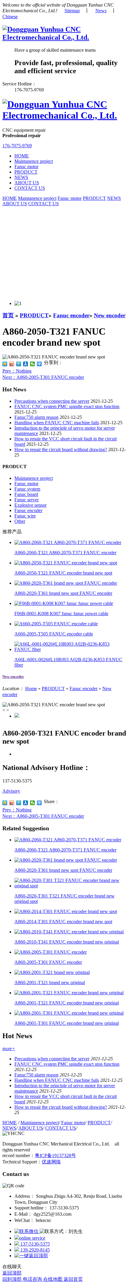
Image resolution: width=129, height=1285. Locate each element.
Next (43, 377)
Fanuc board (26, 494)
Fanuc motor (26, 166)
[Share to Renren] (25, 802)
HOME (21, 155)
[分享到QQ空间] (5, 364)
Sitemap (72, 10)
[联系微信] (27, 1231)
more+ (8, 1048)
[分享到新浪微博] (11, 364)
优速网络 (51, 1161)
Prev (17, 370)
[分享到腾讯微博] (18, 364)
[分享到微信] (32, 364)
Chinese (10, 16)
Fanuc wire (25, 515)
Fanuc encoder (71, 315)
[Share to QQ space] (5, 802)
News (100, 10)
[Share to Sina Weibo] (11, 802)
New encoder (109, 315)
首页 (8, 315)
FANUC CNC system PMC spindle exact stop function (66, 406)
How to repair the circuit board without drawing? (60, 449)
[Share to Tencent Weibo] (18, 802)
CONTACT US (29, 188)
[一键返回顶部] (31, 1255)
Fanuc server (26, 499)
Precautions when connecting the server (51, 401)
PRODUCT (26, 171)
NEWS (21, 177)
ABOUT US (26, 182)
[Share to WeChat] (32, 802)
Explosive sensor (30, 505)
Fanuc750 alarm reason (36, 417)
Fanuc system (27, 488)
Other (19, 521)
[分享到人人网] (25, 364)
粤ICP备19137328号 (55, 1155)
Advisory (11, 791)
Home (31, 688)
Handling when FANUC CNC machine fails (56, 422)
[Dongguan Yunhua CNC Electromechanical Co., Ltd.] (64, 37)
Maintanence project (33, 161)
